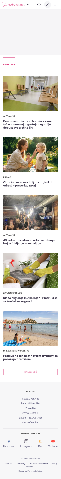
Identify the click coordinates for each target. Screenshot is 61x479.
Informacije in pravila (39, 463)
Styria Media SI (30, 413)
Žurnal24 (30, 408)
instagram (26, 446)
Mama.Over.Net (31, 422)
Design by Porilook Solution (30, 470)
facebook (8, 446)
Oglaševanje (21, 463)
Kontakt (9, 463)
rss (40, 446)
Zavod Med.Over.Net (30, 418)
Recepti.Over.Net (30, 403)
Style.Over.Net (30, 399)
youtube (53, 446)
